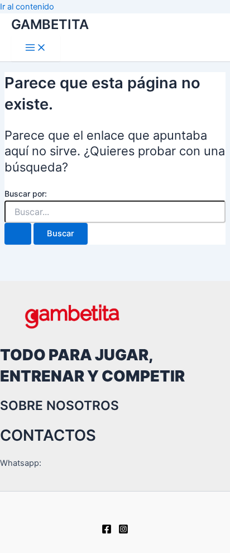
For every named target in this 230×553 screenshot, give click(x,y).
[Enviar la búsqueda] (17, 234)
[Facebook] (107, 531)
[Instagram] (123, 531)
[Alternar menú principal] (35, 48)
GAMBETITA (50, 24)
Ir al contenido (27, 7)
